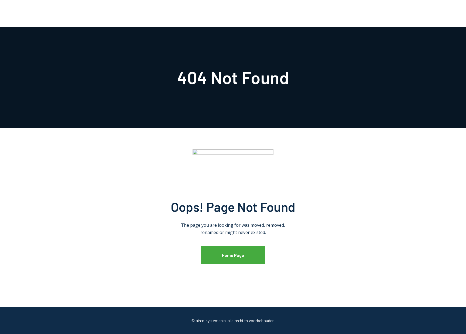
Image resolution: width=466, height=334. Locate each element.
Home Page (233, 255)
